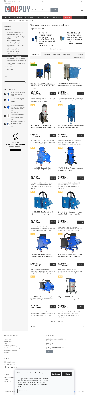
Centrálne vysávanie (12, 54)
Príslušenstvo (9, 69)
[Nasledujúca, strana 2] (79, 326)
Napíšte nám (37, 2)
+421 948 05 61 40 (12, 367)
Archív (50, 352)
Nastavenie (23, 391)
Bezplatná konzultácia (10, 350)
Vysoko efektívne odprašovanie (55, 347)
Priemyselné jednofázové (14, 34)
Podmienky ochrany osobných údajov (15, 348)
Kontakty (6, 352)
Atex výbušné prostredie (14, 56)
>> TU (25, 386)
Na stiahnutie (48, 2)
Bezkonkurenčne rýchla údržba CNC (56, 339)
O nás (5, 343)
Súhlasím (67, 374)
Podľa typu (8, 30)
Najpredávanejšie (68, 54)
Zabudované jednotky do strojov (16, 58)
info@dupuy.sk (11, 362)
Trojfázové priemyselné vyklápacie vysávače (17, 37)
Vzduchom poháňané (13, 49)
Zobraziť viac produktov (56, 49)
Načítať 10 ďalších (57, 322)
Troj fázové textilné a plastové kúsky (15, 46)
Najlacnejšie (46, 54)
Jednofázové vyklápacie (13, 40)
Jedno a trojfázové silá (13, 51)
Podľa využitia (9, 67)
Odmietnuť (56, 374)
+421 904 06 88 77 (12, 364)
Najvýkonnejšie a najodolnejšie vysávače (16, 63)
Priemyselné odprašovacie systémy (17, 61)
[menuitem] (7, 17)
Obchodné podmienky (10, 346)
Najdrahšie (56, 54)
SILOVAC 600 (50, 343)
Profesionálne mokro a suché (15, 32)
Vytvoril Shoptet (80, 391)
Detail (53, 93)
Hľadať (54, 10)
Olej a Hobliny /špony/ (13, 43)
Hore (34, 326)
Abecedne (80, 54)
